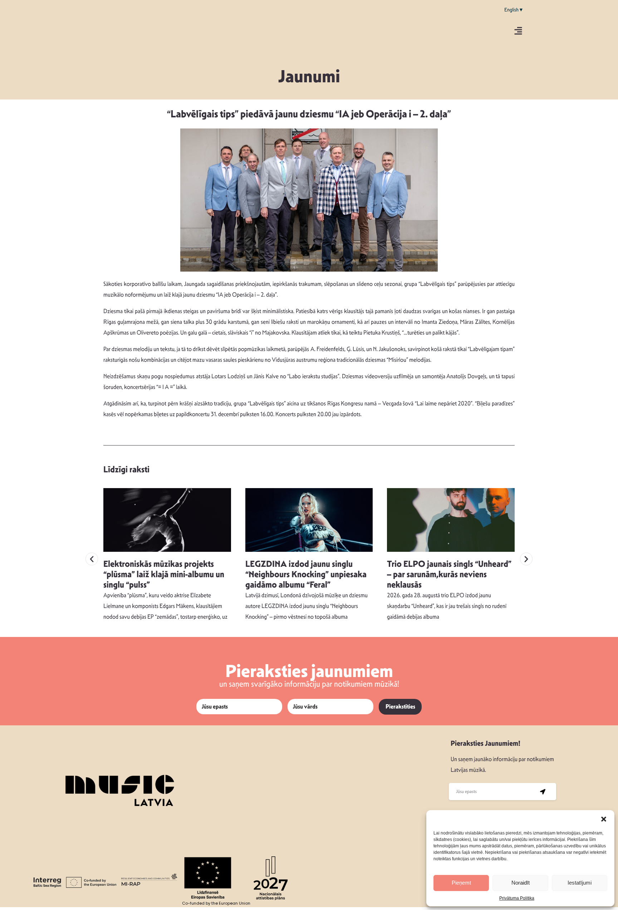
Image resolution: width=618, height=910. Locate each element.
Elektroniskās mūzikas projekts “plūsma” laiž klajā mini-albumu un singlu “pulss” (163, 574)
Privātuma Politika (516, 898)
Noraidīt (520, 883)
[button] (603, 819)
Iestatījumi (580, 883)
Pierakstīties (400, 706)
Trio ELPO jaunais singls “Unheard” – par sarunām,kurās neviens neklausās (449, 574)
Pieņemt (461, 883)
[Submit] (542, 791)
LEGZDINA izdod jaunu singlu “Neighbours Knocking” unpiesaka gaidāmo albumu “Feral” (306, 574)
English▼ (514, 9)
